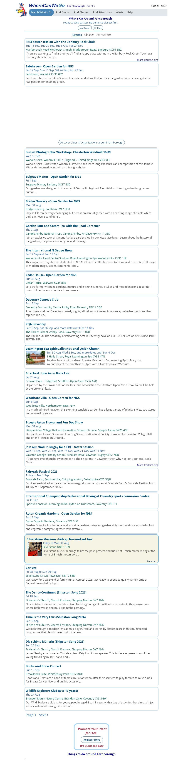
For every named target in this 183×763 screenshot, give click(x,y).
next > (44, 714)
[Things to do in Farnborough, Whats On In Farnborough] (47, 5)
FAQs (164, 5)
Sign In (155, 5)
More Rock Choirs (147, 60)
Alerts (119, 12)
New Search (85, 28)
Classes (89, 35)
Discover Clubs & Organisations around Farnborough (91, 142)
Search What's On (41, 12)
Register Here (91, 739)
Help (130, 12)
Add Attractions (103, 12)
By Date (98, 28)
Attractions (104, 35)
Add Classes (81, 12)
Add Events (63, 12)
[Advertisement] (91, 112)
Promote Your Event (92, 731)
